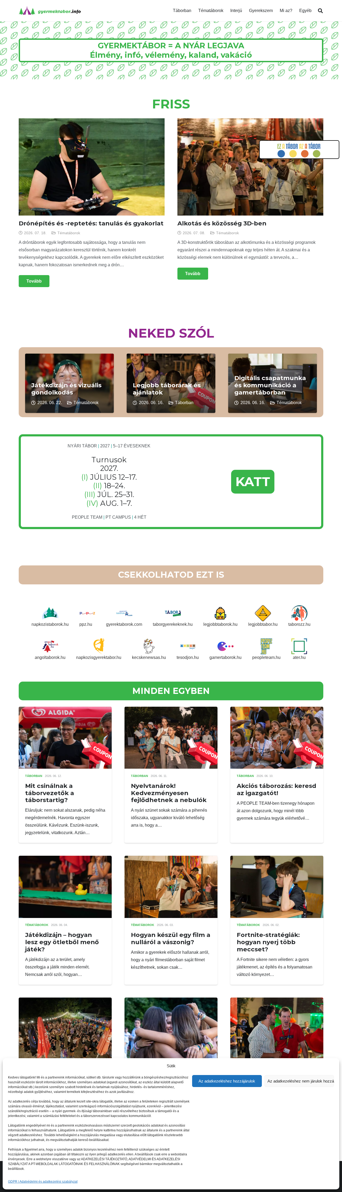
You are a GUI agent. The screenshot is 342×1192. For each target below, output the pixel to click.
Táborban (184, 402)
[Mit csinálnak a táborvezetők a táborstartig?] (65, 710)
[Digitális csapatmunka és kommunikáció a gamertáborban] (272, 357)
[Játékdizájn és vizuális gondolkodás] (69, 357)
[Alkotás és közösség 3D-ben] (250, 122)
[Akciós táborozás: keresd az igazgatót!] (276, 710)
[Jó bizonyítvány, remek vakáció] (171, 1001)
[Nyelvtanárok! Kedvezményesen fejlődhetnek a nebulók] (171, 710)
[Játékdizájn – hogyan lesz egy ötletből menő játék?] (65, 859)
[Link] (50, 11)
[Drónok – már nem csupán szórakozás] (65, 1001)
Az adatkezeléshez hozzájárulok (227, 1081)
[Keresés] (320, 11)
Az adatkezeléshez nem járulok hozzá (300, 1081)
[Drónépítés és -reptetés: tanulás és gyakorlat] (92, 122)
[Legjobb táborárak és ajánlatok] (171, 357)
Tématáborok (68, 233)
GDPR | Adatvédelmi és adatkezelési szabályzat (42, 1181)
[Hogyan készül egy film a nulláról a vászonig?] (171, 859)
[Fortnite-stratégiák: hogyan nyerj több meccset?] (276, 859)
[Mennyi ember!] (276, 1001)
